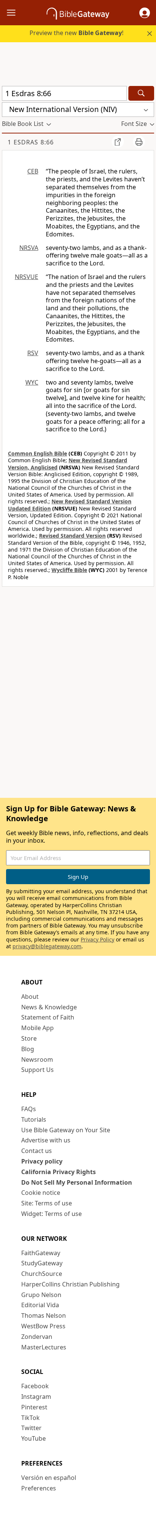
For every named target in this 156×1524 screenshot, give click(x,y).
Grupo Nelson (41, 1295)
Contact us (36, 1151)
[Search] (141, 93)
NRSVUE (26, 277)
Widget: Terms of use (51, 1214)
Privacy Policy (97, 939)
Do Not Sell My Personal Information (76, 1182)
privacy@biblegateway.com (46, 946)
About (30, 996)
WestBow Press (43, 1326)
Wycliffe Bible (69, 569)
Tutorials (33, 1119)
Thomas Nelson (43, 1315)
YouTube (33, 1438)
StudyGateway (41, 1263)
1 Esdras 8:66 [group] (31, 142)
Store (29, 1038)
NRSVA (28, 248)
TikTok (30, 1418)
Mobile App (37, 1028)
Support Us (37, 1070)
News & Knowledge (49, 1007)
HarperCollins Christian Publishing (70, 1284)
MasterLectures (43, 1347)
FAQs (28, 1109)
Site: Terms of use (46, 1203)
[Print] (139, 142)
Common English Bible (37, 453)
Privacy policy (41, 1161)
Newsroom (37, 1059)
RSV (32, 353)
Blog (27, 1049)
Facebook (35, 1386)
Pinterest (34, 1407)
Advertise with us (45, 1140)
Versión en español (48, 1477)
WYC (31, 382)
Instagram (36, 1396)
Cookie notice (40, 1192)
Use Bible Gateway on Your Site (65, 1130)
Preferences (38, 1488)
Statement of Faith (47, 1017)
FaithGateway (40, 1253)
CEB (32, 171)
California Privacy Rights (58, 1172)
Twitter (31, 1428)
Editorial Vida (40, 1305)
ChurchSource (41, 1273)
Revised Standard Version (72, 535)
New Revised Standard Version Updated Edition (69, 505)
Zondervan (36, 1336)
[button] (144, 13)
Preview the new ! (76, 33)
